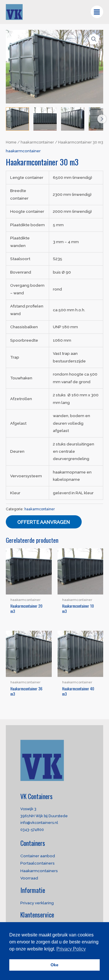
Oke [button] (54, 964)
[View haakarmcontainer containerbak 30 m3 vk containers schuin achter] (72, 119)
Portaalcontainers (37, 863)
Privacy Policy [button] (71, 948)
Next (101, 119)
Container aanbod (37, 855)
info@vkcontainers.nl (39, 822)
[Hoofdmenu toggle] (97, 12)
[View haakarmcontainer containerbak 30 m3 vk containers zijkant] (45, 119)
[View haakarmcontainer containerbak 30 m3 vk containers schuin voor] (17, 119)
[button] (94, 39)
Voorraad (29, 878)
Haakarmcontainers (39, 870)
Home (11, 142)
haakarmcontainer (37, 142)
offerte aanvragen (43, 522)
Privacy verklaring (37, 903)
